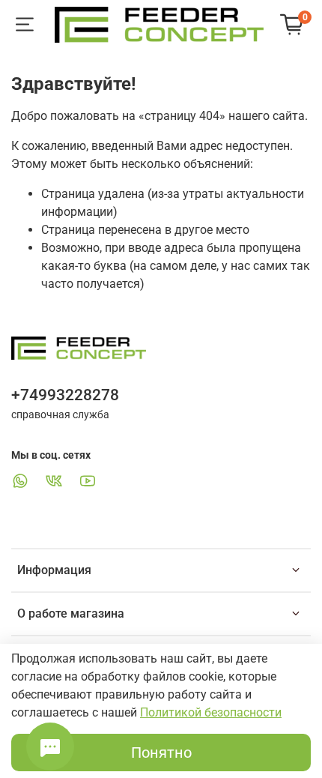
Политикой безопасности (211, 712)
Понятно (161, 753)
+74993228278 (65, 395)
